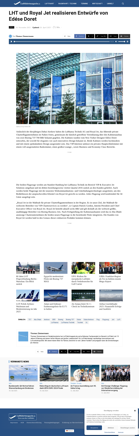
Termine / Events (76, 383)
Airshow (47, 320)
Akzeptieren (94, 428)
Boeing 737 (70, 320)
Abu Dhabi (37, 320)
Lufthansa (54, 322)
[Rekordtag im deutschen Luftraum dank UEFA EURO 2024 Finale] (54, 373)
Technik (80, 322)
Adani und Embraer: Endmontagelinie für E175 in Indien (55, 306)
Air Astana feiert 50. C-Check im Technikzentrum (83, 305)
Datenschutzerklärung (109, 432)
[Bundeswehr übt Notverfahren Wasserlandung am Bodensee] (23, 373)
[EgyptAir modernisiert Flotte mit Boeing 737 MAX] (55, 268)
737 (29, 320)
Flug (98, 320)
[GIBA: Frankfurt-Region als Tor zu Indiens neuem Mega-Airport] (111, 268)
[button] (135, 411)
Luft (118, 320)
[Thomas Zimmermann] (11, 36)
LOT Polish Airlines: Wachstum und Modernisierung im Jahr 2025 (26, 308)
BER (53, 320)
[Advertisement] (69, 167)
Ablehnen (111, 428)
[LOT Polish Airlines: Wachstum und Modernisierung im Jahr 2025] (28, 295)
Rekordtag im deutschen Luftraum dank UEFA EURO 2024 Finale (54, 387)
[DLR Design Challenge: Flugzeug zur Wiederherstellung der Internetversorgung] (115, 373)
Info (11, 27)
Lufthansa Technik (67, 322)
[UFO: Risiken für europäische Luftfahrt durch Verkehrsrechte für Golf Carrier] (83, 268)
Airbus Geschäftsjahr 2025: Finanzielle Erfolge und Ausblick (110, 306)
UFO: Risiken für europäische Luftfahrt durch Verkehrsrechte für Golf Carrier (82, 280)
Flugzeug (105, 320)
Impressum (120, 432)
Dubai (79, 320)
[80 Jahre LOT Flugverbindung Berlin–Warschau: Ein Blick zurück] (28, 268)
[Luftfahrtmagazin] (28, 3)
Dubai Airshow (89, 320)
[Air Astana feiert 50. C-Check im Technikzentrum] (83, 295)
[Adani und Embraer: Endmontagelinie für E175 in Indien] (55, 295)
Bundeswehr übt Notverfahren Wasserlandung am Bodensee (21, 387)
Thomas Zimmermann (24, 36)
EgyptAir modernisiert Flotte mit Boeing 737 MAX (53, 279)
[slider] (62, 42)
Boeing (60, 320)
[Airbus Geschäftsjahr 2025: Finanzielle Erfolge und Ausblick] (111, 295)
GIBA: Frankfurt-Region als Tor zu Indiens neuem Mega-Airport (110, 279)
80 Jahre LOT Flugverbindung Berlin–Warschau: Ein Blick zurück (26, 280)
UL (87, 322)
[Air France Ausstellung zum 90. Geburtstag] (85, 373)
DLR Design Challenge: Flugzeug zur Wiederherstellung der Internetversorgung (114, 388)
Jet (113, 320)
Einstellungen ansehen (128, 428)
